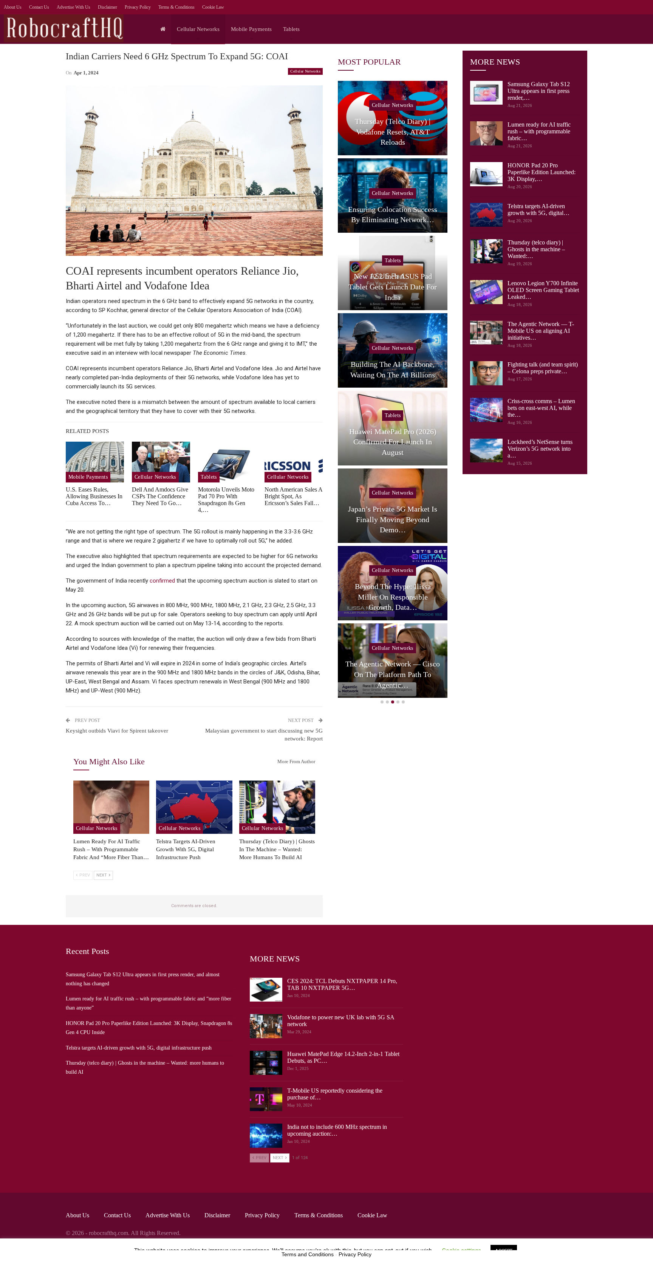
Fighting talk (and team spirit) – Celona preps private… (543, 367)
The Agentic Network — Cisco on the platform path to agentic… (392, 674)
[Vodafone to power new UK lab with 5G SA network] (266, 1026)
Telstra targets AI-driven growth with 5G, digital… (538, 209)
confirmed (162, 580)
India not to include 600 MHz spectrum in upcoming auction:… (337, 1130)
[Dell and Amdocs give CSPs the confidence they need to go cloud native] (161, 462)
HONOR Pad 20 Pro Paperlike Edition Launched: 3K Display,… (542, 172)
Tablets (291, 29)
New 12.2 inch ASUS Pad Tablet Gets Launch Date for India (392, 286)
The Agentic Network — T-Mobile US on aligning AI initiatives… (541, 331)
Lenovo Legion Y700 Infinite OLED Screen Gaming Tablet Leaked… (543, 290)
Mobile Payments (251, 29)
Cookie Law (213, 7)
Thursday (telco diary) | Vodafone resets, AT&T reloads (392, 131)
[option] (392, 391)
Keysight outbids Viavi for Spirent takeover (117, 731)
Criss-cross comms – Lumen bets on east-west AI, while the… (541, 408)
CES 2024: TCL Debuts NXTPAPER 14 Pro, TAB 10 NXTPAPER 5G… (342, 984)
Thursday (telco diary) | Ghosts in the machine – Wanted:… (536, 249)
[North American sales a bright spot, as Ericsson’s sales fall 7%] (294, 462)
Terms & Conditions (176, 7)
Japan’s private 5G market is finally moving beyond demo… (392, 519)
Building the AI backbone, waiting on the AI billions (392, 369)
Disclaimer (107, 7)
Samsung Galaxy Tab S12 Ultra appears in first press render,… (539, 91)
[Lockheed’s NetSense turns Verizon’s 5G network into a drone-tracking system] (486, 451)
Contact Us (39, 7)
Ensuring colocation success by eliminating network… (392, 214)
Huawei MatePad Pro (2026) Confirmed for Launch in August (392, 441)
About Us (13, 7)
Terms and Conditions (308, 1254)
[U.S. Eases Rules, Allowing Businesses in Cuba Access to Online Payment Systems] (95, 462)
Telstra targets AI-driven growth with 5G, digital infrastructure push (139, 1048)
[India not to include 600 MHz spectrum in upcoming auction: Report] (266, 1136)
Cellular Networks (198, 29)
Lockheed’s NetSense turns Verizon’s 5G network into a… (540, 449)
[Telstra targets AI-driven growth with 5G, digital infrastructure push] (194, 807)
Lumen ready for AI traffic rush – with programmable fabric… (539, 131)
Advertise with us (73, 7)
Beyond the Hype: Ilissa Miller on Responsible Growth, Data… (393, 596)
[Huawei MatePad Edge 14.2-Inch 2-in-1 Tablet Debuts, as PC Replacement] (266, 1063)
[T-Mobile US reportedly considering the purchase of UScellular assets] (266, 1099)
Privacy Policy (138, 7)
